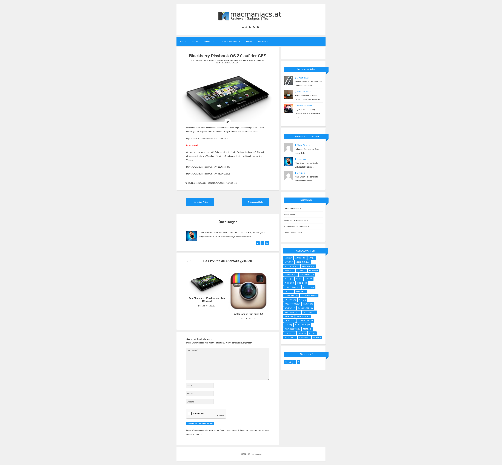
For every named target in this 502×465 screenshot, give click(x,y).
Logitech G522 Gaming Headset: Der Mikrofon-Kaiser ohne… (307, 113)
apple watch (292, 266)
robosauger (305, 308)
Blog (248, 41)
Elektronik (224, 60)
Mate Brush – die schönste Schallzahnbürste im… (306, 165)
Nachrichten (245, 60)
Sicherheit (309, 312)
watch (302, 333)
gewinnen (290, 275)
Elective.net (289, 214)
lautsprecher (309, 296)
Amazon (300, 258)
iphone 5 (302, 283)
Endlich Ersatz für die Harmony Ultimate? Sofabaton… (308, 84)
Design (289, 270)
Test (288, 325)
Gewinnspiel (307, 275)
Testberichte (292, 329)
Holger (212, 60)
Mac (302, 300)
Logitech (290, 300)
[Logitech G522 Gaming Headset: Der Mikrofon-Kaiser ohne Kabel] (288, 108)
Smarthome (209, 41)
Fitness (313, 270)
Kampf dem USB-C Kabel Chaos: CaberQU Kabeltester (307, 97)
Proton (286, 233)
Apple (182, 41)
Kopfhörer (291, 296)
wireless (290, 337)
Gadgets (234, 60)
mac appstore (292, 304)
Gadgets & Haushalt (230, 41)
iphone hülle (292, 287)
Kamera (301, 291)
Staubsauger (305, 321)
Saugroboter (292, 312)
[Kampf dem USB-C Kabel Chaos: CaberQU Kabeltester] (288, 94)
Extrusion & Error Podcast (295, 220)
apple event (303, 262)
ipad (309, 279)
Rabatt (308, 304)
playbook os (231, 183)
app (312, 258)
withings (304, 337)
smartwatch (303, 316)
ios (299, 279)
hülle (289, 279)
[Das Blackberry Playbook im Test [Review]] (207, 282)
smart (289, 316)
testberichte (302, 325)
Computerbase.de (291, 208)
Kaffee (289, 291)
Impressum (263, 41)
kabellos (308, 287)
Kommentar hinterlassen (227, 63)
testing (290, 333)
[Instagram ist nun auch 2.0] (248, 290)
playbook (220, 183)
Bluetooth (308, 266)
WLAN (317, 337)
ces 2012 (211, 183)
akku (288, 258)
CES (204, 183)
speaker (289, 321)
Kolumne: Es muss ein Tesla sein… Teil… (307, 151)
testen (307, 329)
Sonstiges (256, 60)
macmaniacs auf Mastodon (295, 227)
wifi (312, 333)
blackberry (196, 183)
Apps (194, 41)
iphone (289, 283)
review (290, 308)
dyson (301, 270)
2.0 (189, 183)
